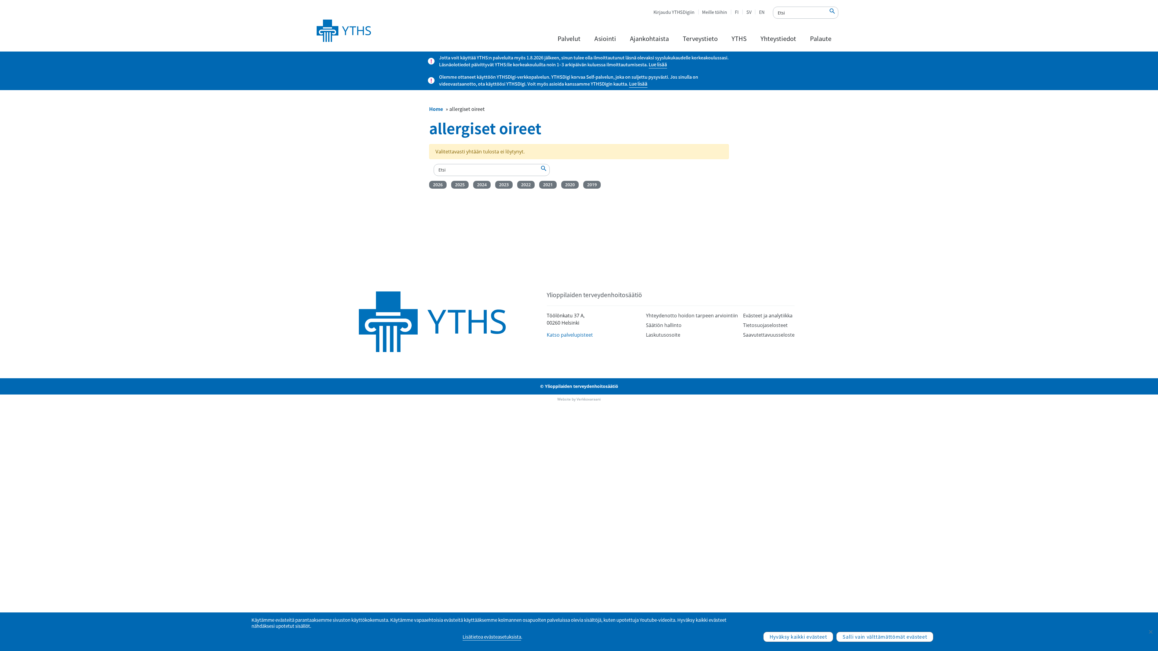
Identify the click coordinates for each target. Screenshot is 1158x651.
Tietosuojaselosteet (765, 325)
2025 (460, 184)
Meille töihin (714, 12)
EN (761, 12)
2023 (504, 184)
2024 (482, 184)
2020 (570, 184)
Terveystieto (700, 38)
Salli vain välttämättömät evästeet (885, 636)
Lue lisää (658, 64)
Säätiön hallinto (664, 325)
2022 (526, 184)
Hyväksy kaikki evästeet (798, 636)
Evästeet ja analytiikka (768, 315)
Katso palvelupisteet (570, 335)
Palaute (820, 38)
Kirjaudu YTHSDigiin (673, 12)
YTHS (739, 38)
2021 (548, 184)
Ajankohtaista (649, 38)
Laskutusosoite (663, 335)
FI (737, 12)
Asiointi (605, 38)
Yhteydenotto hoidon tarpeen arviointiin (692, 315)
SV (748, 12)
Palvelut (569, 38)
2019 (592, 184)
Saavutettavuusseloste (769, 335)
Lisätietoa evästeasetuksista (492, 637)
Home (436, 108)
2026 (438, 184)
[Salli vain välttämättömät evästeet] (1150, 632)
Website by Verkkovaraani (579, 399)
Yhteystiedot (778, 38)
